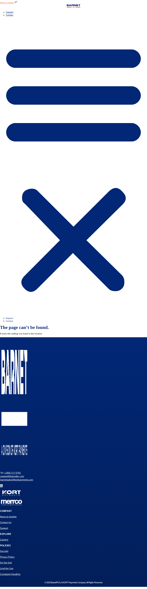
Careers (4, 540)
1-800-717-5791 (12, 473)
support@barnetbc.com (12, 476)
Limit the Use (6, 568)
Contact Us (5, 522)
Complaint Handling (10, 574)
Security (4, 551)
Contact (9, 15)
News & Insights (8, 517)
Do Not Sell (6, 563)
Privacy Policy (7, 557)
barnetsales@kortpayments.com (16, 480)
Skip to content (7, 2)
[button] (73, 166)
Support (9, 12)
